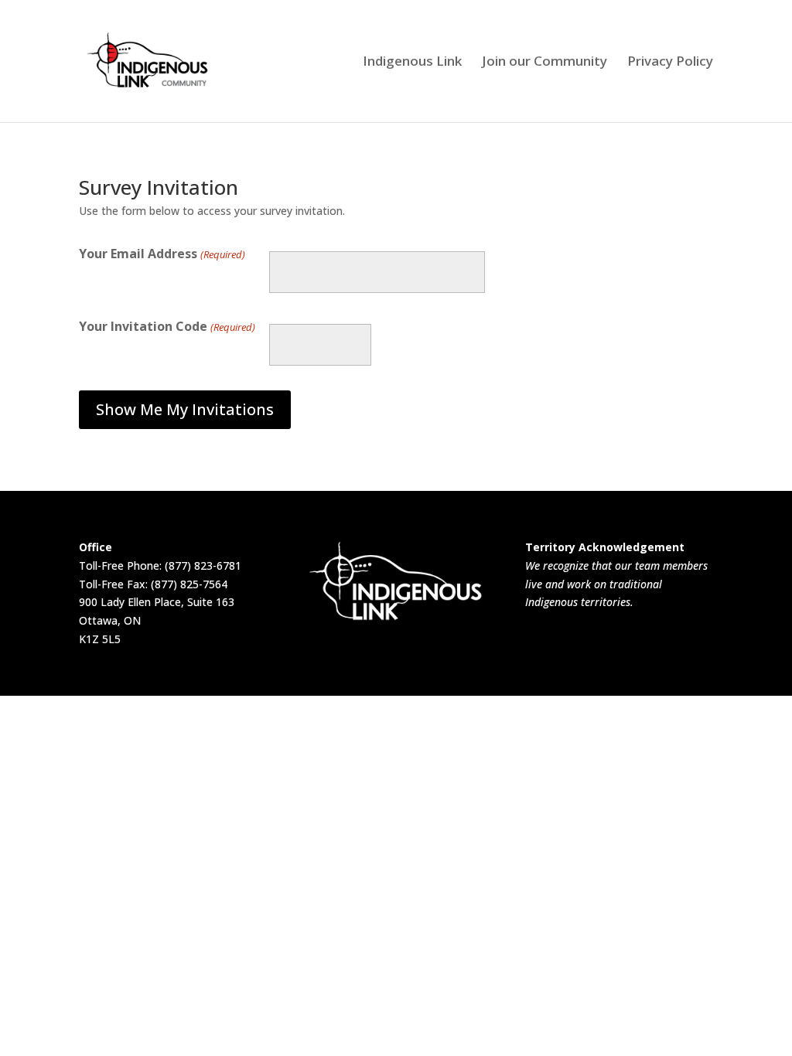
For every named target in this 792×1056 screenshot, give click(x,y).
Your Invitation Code (166, 326)
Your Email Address (161, 253)
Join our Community (544, 63)
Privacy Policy (670, 63)
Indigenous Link (412, 63)
